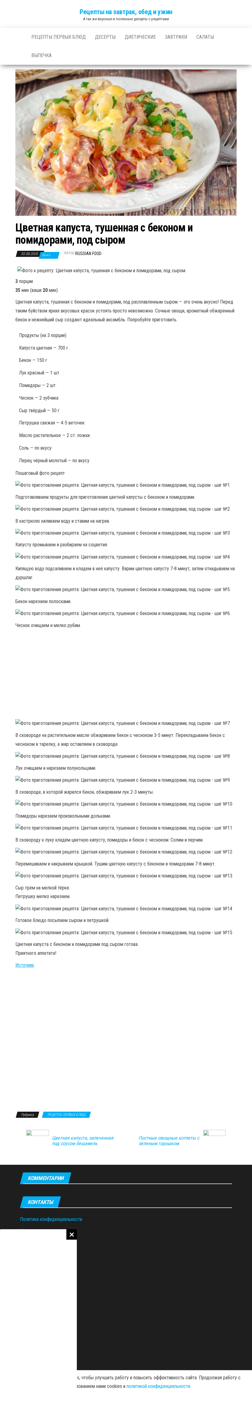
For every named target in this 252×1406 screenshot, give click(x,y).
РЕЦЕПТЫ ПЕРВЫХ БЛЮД (58, 37)
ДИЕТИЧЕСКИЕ (140, 37)
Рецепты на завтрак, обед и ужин (126, 12)
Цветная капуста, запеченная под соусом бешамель (82, 1140)
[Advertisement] (38, 1317)
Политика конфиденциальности (51, 1219)
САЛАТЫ (205, 37)
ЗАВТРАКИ (176, 37)
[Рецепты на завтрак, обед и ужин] (19, 37)
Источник (24, 965)
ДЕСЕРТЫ (105, 37)
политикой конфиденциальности (158, 1386)
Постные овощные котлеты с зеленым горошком (169, 1140)
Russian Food (88, 253)
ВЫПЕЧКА (41, 55)
